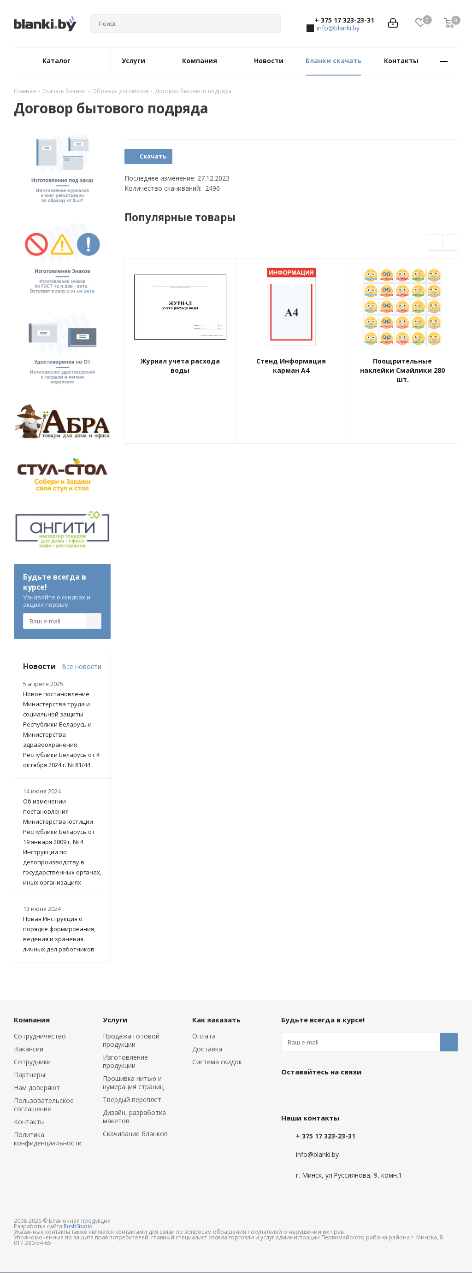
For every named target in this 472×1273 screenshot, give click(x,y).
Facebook (313, 1093)
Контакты (29, 1121)
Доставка (207, 1048)
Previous (435, 243)
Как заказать (216, 1019)
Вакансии (28, 1048)
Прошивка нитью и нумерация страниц (133, 1082)
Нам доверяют (37, 1087)
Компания (32, 1019)
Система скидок (217, 1061)
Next (450, 243)
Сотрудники (32, 1061)
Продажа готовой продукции (131, 1040)
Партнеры (29, 1074)
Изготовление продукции (125, 1061)
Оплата (204, 1036)
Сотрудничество (40, 1036)
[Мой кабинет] (393, 23)
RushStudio (78, 1226)
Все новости (81, 666)
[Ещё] (443, 61)
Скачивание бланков (135, 1133)
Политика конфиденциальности (48, 1138)
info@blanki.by (338, 27)
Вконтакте (290, 1093)
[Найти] (270, 23)
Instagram (336, 1093)
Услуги (115, 1019)
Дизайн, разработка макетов (134, 1116)
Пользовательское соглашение (44, 1104)
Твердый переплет (132, 1099)
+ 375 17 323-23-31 (344, 20)
